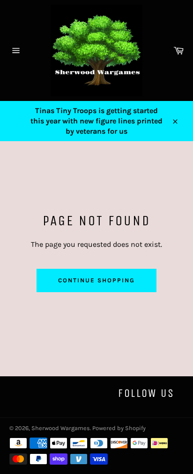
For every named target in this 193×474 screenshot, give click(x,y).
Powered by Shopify (119, 427)
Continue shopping (96, 280)
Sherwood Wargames (60, 427)
